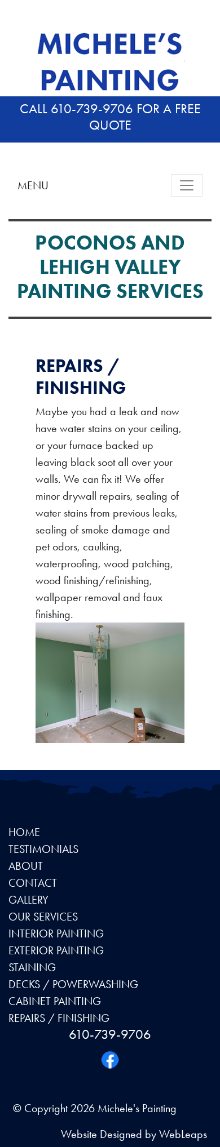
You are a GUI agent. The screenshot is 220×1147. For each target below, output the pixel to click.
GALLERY (28, 899)
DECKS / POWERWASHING (73, 984)
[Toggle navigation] (187, 185)
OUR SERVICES (43, 916)
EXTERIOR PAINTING (56, 950)
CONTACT (32, 883)
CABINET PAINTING (54, 1001)
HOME (24, 832)
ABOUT (25, 866)
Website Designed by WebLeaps (134, 1134)
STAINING (32, 967)
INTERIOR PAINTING (56, 933)
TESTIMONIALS (43, 849)
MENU (33, 185)
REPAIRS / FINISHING (58, 1018)
